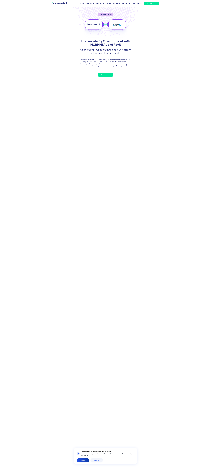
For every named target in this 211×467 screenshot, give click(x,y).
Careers (139, 3)
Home (82, 3)
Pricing (108, 3)
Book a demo (151, 3)
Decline (96, 460)
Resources (116, 3)
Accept (83, 460)
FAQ (133, 3)
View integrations (106, 14)
